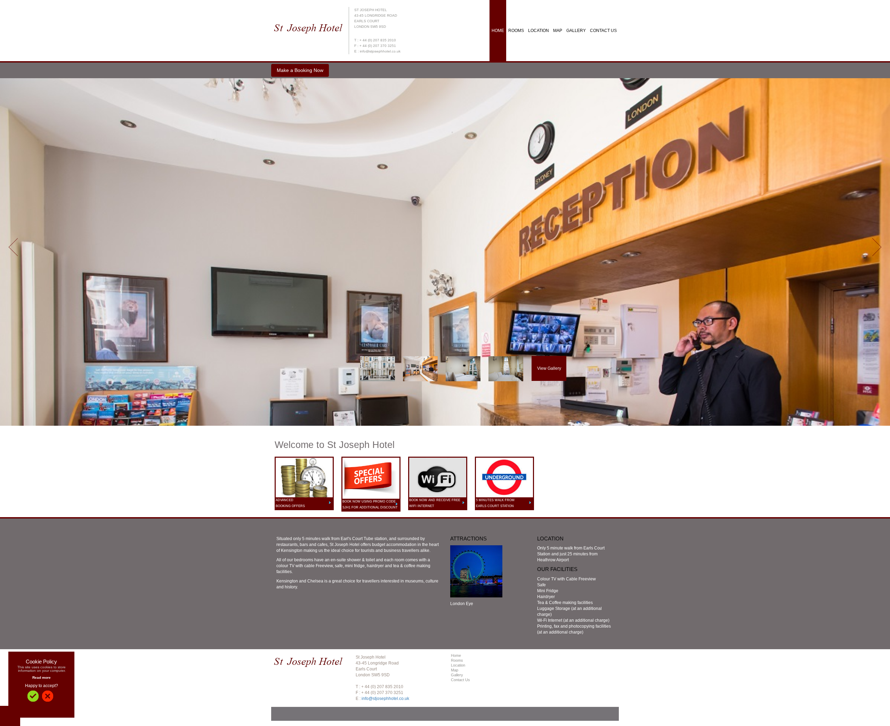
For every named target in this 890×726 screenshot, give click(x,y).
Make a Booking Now (300, 70)
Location (538, 30)
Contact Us (603, 30)
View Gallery (549, 368)
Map (557, 30)
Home (498, 30)
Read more (41, 677)
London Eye (461, 603)
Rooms (516, 30)
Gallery (576, 30)
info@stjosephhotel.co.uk (385, 698)
